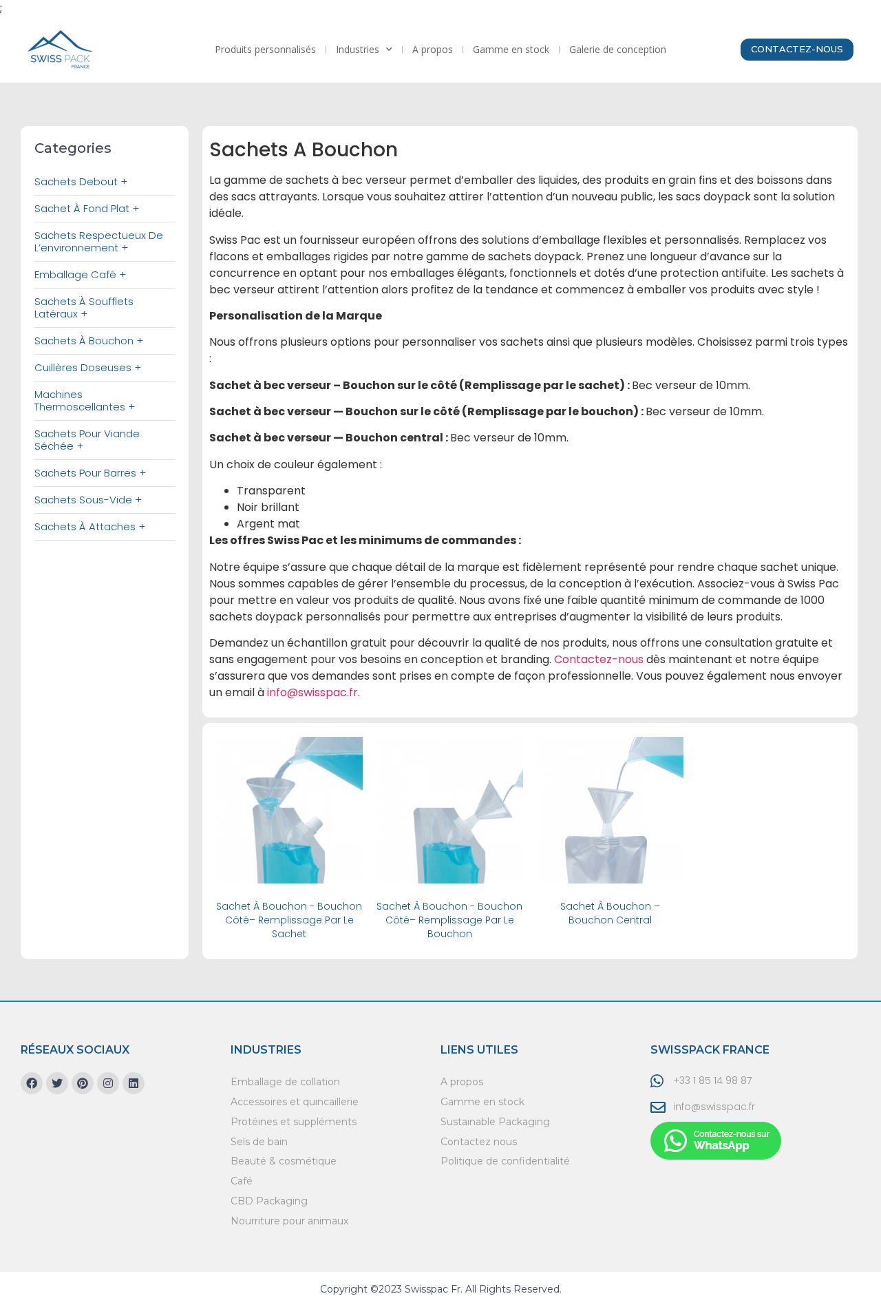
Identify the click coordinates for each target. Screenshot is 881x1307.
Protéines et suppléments (294, 1122)
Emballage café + (80, 274)
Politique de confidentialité (505, 1161)
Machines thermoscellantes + (84, 400)
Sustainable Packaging (495, 1122)
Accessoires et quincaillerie (295, 1102)
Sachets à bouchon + (88, 340)
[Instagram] (108, 1083)
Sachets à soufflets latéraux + (84, 307)
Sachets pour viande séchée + (87, 439)
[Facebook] (32, 1083)
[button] (797, 50)
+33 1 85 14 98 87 (712, 1080)
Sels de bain (259, 1142)
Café (242, 1181)
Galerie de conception (617, 49)
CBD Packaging (269, 1201)
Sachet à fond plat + (86, 208)
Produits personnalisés (265, 49)
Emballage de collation (285, 1082)
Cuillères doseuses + (87, 367)
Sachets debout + (80, 181)
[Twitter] (57, 1083)
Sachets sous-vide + (88, 499)
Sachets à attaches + (89, 526)
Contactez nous (478, 1142)
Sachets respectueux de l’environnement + (98, 241)
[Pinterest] (83, 1083)
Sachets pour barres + (90, 473)
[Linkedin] (134, 1083)
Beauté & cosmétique (284, 1161)
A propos (432, 49)
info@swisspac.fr (714, 1106)
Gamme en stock (511, 49)
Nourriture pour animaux (289, 1221)
